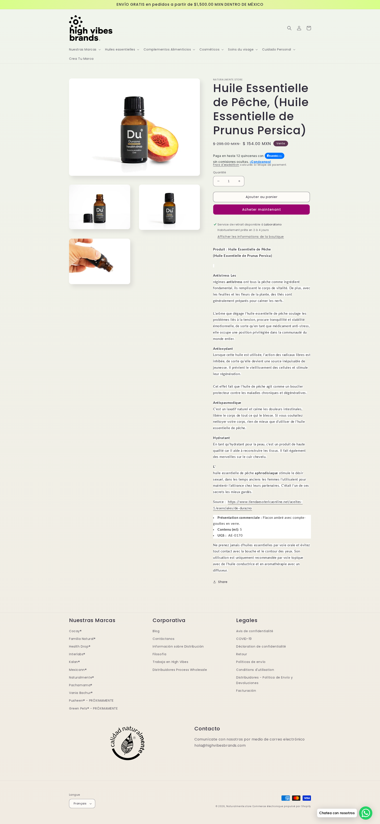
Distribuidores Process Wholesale (180, 670)
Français (80, 803)
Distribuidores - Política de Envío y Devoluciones (264, 680)
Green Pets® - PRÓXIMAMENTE (93, 708)
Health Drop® (79, 646)
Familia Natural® (82, 639)
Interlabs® (77, 654)
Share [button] (223, 582)
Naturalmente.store (239, 806)
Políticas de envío (251, 662)
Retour (241, 654)
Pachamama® (80, 685)
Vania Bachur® (81, 693)
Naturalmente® (81, 677)
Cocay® (75, 631)
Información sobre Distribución (178, 646)
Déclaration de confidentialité (261, 646)
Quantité (219, 172)
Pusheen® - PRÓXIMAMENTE (91, 700)
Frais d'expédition (226, 165)
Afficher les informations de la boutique (250, 236)
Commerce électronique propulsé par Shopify (281, 806)
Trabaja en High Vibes (170, 662)
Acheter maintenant (261, 209)
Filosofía (159, 654)
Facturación (246, 690)
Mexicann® (78, 670)
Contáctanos (164, 639)
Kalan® (74, 662)
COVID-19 (244, 639)
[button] (84, 49)
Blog (156, 631)
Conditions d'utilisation (255, 670)
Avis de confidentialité (254, 631)
